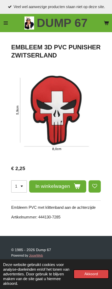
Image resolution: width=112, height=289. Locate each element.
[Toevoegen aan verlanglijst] (95, 186)
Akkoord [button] (91, 274)
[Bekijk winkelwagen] (106, 23)
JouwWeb (36, 255)
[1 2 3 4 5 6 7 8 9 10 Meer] (19, 186)
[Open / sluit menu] (5, 23)
